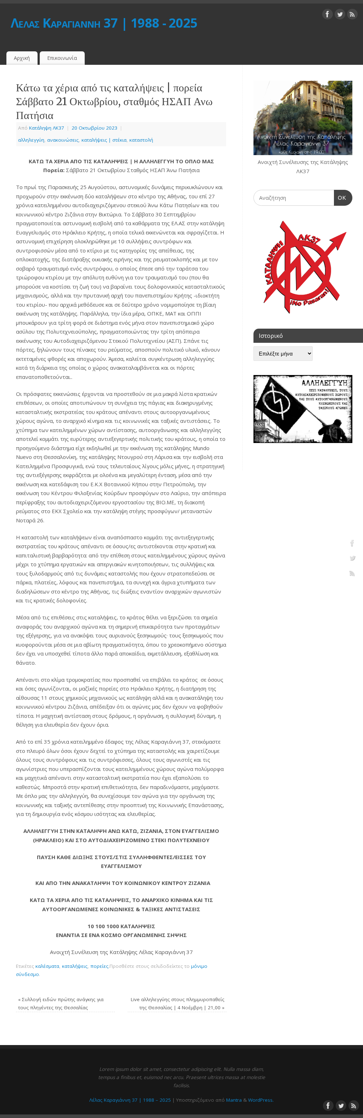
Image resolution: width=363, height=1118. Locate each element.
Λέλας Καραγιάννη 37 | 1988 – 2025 (130, 1100)
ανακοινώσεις (63, 140)
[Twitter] (340, 15)
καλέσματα (47, 966)
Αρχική (22, 58)
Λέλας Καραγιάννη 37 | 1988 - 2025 (104, 23)
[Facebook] (327, 15)
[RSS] (352, 15)
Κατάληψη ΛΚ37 (46, 128)
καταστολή (141, 140)
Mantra (234, 1100)
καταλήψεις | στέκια (104, 140)
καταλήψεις (75, 966)
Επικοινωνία (62, 58)
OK (340, 197)
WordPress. (261, 1100)
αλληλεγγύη (31, 140)
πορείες (99, 966)
